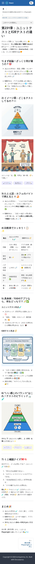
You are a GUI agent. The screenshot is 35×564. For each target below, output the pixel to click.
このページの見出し (10, 22)
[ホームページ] (3, 9)
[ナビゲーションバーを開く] (3, 2)
